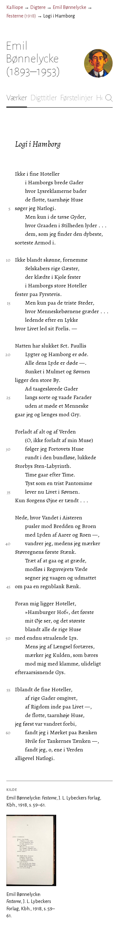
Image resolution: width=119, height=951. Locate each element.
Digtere (38, 7)
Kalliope (14, 7)
